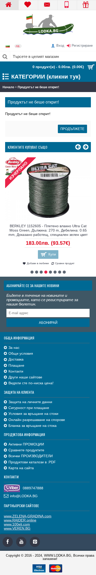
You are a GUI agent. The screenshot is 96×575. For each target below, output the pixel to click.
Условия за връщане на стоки (33, 414)
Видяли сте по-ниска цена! (31, 383)
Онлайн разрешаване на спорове (36, 420)
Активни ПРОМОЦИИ (26, 444)
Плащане (16, 365)
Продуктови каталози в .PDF (32, 462)
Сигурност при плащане (28, 408)
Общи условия (20, 353)
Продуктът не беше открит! (38, 87)
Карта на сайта (21, 468)
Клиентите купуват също (27, 147)
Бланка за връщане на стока (32, 426)
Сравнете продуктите (26, 450)
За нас (13, 348)
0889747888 (33, 488)
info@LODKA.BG (24, 496)
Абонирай (48, 323)
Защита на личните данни (30, 402)
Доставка (16, 359)
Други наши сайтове (25, 377)
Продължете (72, 129)
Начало (8, 87)
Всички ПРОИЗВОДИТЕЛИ (30, 456)
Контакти (15, 371)
